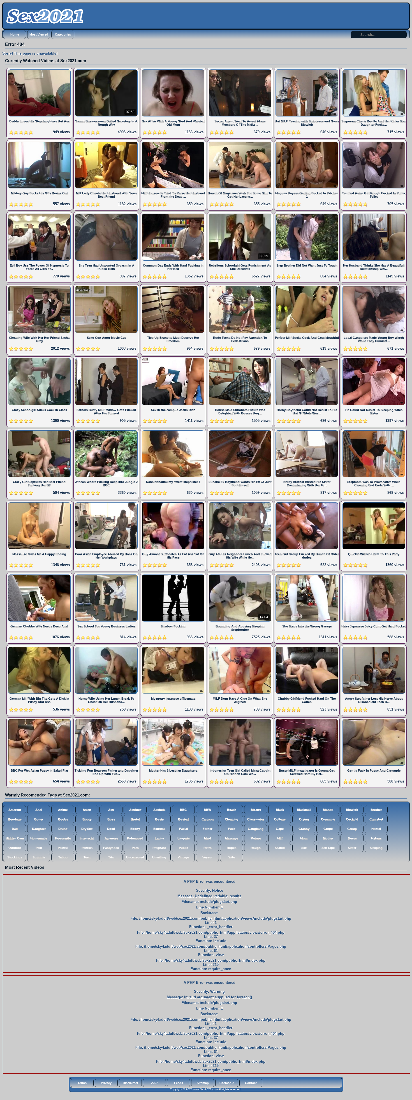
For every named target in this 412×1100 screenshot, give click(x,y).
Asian (87, 809)
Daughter (39, 828)
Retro (207, 847)
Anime (63, 809)
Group (352, 828)
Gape (280, 828)
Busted (183, 819)
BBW (207, 809)
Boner (38, 819)
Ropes (231, 847)
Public (183, 847)
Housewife (63, 838)
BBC (183, 809)
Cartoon (208, 819)
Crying (304, 819)
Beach (231, 809)
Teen (87, 857)
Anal (38, 809)
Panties (87, 847)
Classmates (255, 819)
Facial (183, 828)
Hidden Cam (15, 838)
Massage (231, 838)
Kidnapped (135, 838)
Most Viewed (38, 34)
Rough (256, 847)
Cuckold (352, 819)
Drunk (62, 828)
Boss (111, 819)
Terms (82, 1083)
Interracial (87, 838)
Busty (159, 819)
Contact (251, 1083)
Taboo (63, 857)
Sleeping (376, 847)
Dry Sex (86, 828)
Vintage (183, 857)
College (279, 819)
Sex (304, 847)
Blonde (328, 809)
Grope (328, 828)
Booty (86, 819)
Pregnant (159, 847)
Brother (376, 809)
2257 (154, 1083)
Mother (328, 838)
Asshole (159, 809)
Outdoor (14, 847)
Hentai (376, 828)
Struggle (39, 857)
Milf (280, 838)
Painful (63, 847)
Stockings (14, 857)
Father (207, 828)
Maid (207, 838)
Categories (63, 34)
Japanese (111, 838)
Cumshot (376, 819)
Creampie (328, 819)
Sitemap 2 (226, 1083)
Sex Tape (328, 847)
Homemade (38, 838)
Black (280, 809)
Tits (111, 857)
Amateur (14, 809)
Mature (256, 838)
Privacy (106, 1083)
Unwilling (159, 857)
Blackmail (304, 809)
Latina (159, 838)
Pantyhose (111, 847)
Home (14, 34)
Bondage (14, 819)
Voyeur (207, 857)
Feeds (178, 1083)
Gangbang (255, 828)
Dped (111, 828)
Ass (111, 809)
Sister (352, 847)
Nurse (352, 838)
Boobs (63, 819)
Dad (15, 828)
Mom (303, 838)
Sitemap (203, 1083)
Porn (135, 847)
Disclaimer (130, 1083)
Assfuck (135, 809)
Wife (231, 857)
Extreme (159, 828)
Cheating (231, 819)
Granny (303, 828)
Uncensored (135, 857)
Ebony (135, 828)
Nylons (376, 838)
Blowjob (352, 809)
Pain (39, 847)
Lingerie (183, 838)
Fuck (231, 828)
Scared (280, 847)
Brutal (135, 819)
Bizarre (256, 809)
